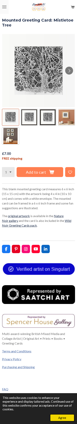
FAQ (5, 389)
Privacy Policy (11, 359)
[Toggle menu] (4, 7)
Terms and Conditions (16, 351)
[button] (10, 117)
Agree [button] (62, 417)
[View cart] (72, 7)
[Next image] (69, 71)
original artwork (19, 216)
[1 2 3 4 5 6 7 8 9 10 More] (8, 172)
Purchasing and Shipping (18, 367)
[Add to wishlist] (70, 172)
